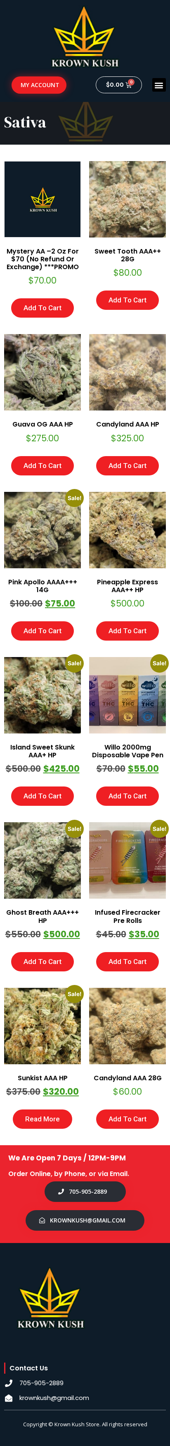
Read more (42, 1119)
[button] (159, 85)
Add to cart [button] (42, 308)
